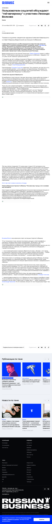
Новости (29, 442)
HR (3, 479)
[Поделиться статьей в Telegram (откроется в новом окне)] (38, 25)
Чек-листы (30, 454)
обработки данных (13, 519)
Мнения (29, 447)
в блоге (8, 81)
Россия (29, 474)
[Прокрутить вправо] (48, 359)
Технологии (30, 479)
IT (2, 481)
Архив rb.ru (5, 7)
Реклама (4, 462)
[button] (48, 2)
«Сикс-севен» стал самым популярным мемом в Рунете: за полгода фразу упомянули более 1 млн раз (11, 424)
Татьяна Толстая (17, 67)
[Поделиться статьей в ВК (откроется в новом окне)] (41, 25)
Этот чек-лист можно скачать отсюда (14, 183)
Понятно (41, 519)
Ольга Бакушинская (18, 64)
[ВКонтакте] (48, 489)
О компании (5, 445)
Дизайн (4, 477)
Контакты (5, 447)
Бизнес (4, 470)
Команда (5, 442)
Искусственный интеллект (10, 465)
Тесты (28, 457)
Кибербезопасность (8, 474)
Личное (29, 470)
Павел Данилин (35, 53)
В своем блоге (6, 238)
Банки (4, 467)
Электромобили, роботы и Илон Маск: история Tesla (31, 380)
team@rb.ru (5, 494)
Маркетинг (30, 462)
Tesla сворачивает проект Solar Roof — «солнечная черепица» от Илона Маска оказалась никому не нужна (31, 425)
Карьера (4, 472)
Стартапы (30, 477)
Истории (29, 445)
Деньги (29, 467)
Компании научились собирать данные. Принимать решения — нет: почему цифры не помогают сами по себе (11, 383)
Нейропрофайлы (32, 450)
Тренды (29, 481)
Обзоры (29, 452)
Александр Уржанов (8, 281)
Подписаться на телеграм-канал (13, 347)
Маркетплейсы (31, 465)
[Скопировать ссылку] (48, 25)
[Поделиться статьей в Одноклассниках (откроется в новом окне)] (45, 25)
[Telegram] (44, 489)
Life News (42, 45)
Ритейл (29, 472)
